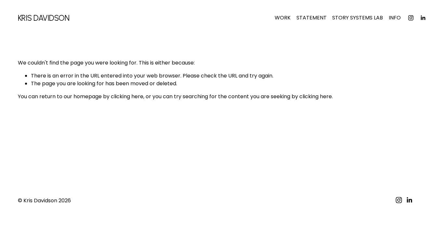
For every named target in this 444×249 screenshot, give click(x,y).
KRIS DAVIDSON (44, 18)
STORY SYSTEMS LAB (357, 17)
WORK (283, 17)
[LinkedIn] (423, 18)
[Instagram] (411, 18)
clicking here (127, 96)
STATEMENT (311, 17)
